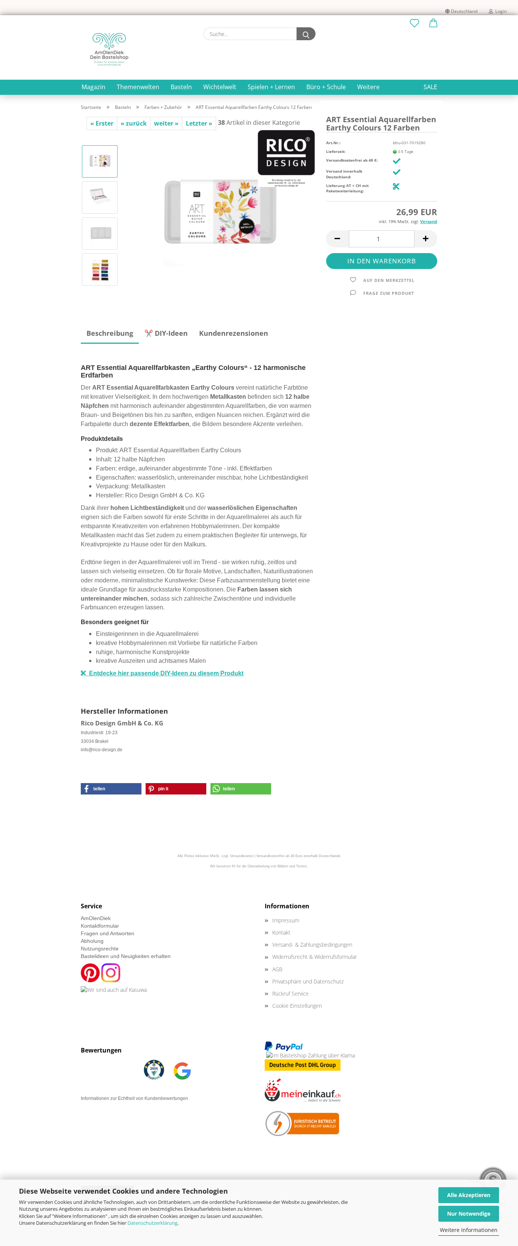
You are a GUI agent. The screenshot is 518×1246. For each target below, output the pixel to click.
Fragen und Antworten (107, 933)
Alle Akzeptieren (468, 1195)
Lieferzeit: (335, 151)
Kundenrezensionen (233, 333)
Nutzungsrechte (100, 949)
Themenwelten (138, 87)
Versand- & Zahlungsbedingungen (312, 944)
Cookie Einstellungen (297, 1005)
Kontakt (281, 932)
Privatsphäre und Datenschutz (308, 981)
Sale (430, 87)
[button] (433, 23)
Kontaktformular (100, 926)
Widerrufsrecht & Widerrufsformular (314, 956)
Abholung (92, 941)
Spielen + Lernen (271, 87)
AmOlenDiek (96, 918)
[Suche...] (306, 33)
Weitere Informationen (469, 1229)
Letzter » (199, 123)
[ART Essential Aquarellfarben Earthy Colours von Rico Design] (219, 215)
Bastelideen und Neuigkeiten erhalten (126, 956)
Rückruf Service (290, 993)
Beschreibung (109, 333)
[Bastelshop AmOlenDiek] (109, 49)
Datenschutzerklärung (152, 1222)
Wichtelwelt (219, 87)
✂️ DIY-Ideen (166, 333)
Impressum (285, 920)
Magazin (93, 87)
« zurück (134, 123)
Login (500, 11)
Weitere (368, 87)
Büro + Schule (326, 87)
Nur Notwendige (468, 1213)
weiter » (166, 123)
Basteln (181, 87)
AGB (277, 969)
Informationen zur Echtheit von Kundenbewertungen (134, 1098)
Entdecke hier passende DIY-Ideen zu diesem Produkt (164, 673)
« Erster (101, 123)
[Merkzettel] (414, 23)
